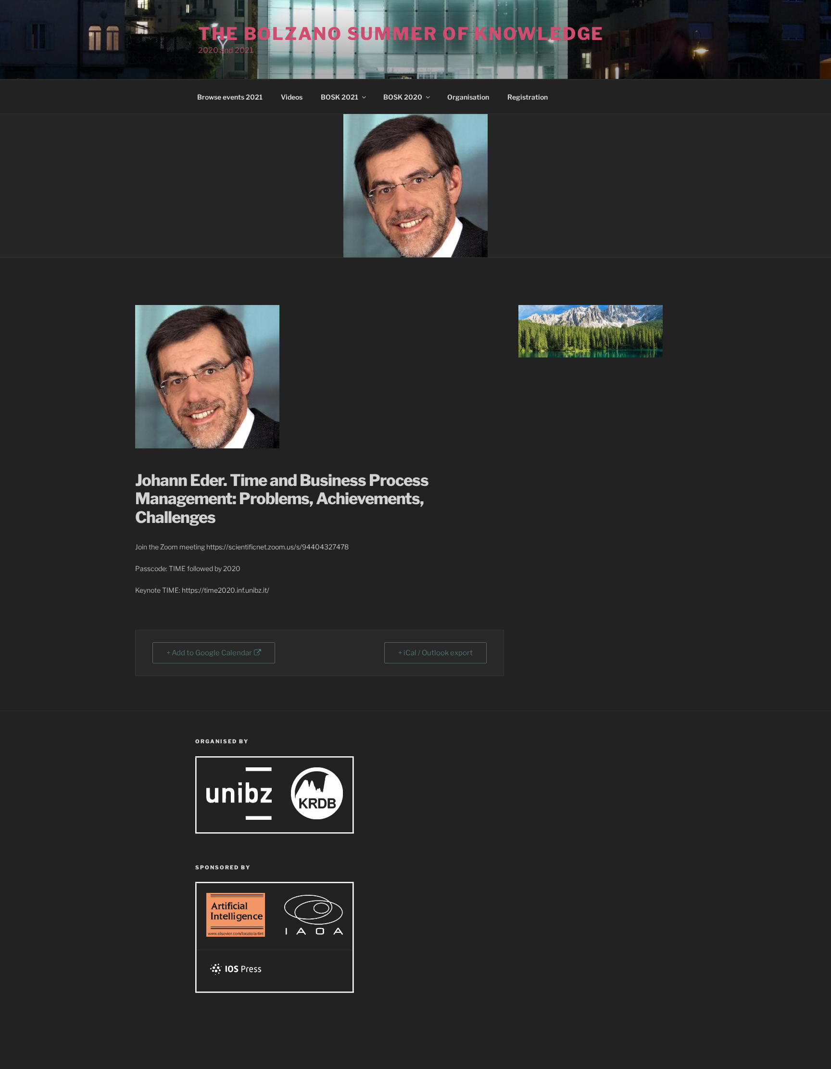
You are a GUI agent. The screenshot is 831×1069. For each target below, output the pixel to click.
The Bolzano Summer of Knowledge (401, 33)
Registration (527, 97)
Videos (291, 97)
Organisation (468, 97)
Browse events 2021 (230, 97)
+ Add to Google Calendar (209, 653)
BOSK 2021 (339, 97)
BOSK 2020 (402, 97)
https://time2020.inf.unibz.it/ (225, 590)
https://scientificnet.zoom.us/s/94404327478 (277, 547)
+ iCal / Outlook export (435, 653)
